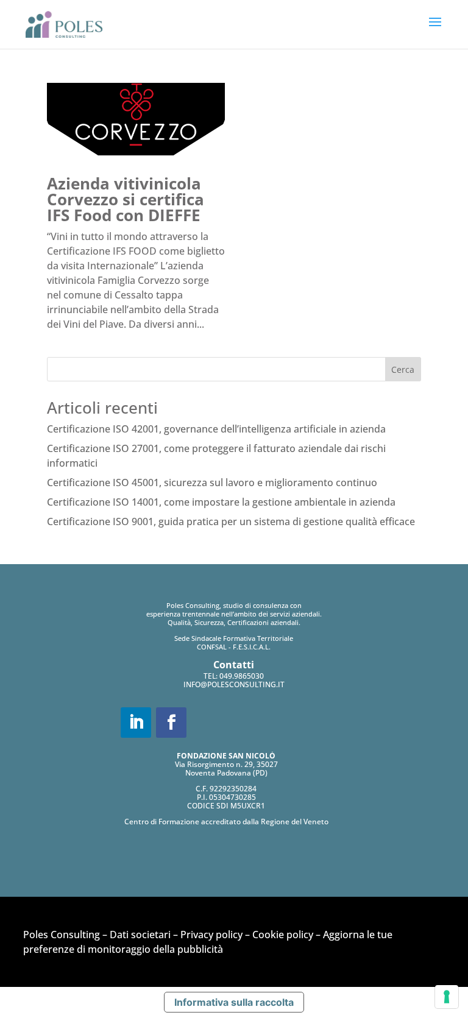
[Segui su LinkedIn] (136, 722)
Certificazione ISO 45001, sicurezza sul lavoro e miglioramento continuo (212, 482)
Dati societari (140, 934)
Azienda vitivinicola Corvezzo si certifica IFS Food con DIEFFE (125, 199)
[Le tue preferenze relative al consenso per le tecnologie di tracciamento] (446, 996)
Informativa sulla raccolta (234, 1002)
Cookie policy (282, 934)
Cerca (402, 369)
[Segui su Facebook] (171, 722)
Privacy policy (211, 934)
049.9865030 (241, 676)
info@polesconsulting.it (234, 684)
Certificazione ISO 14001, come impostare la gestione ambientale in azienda (221, 502)
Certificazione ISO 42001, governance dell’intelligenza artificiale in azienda (216, 429)
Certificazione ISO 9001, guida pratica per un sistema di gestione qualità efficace (231, 521)
